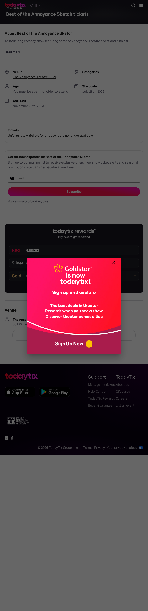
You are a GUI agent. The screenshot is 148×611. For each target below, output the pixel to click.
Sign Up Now (69, 344)
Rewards (53, 310)
